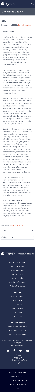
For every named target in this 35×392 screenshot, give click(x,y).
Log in (18, 363)
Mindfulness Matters (12, 11)
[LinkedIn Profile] (8, 351)
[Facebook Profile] (14, 350)
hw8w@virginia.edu (25, 25)
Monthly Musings (16, 225)
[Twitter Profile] (20, 351)
